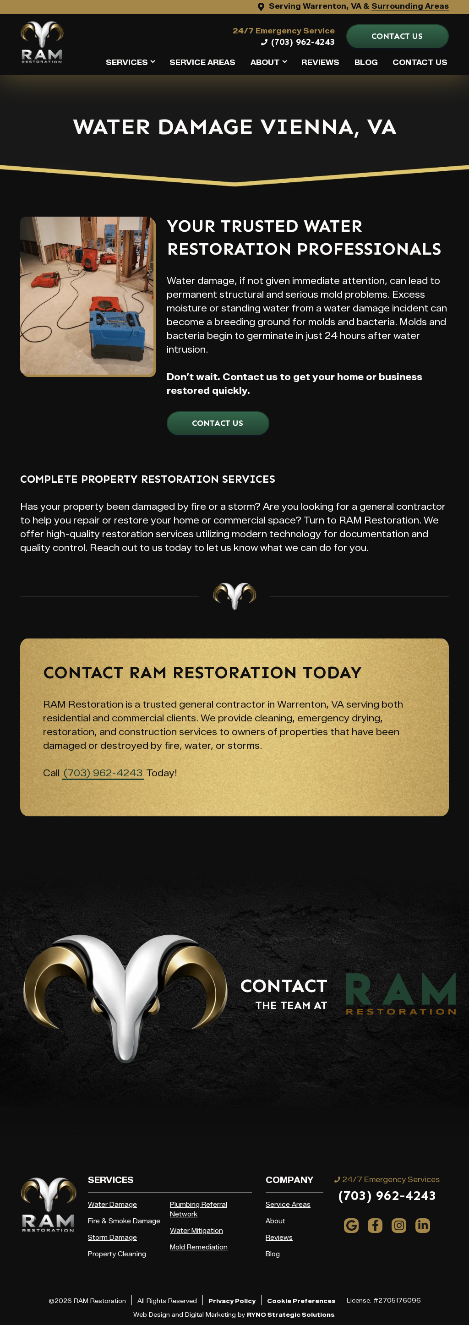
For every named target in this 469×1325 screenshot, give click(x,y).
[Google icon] (351, 1225)
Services (127, 62)
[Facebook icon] (375, 1225)
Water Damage (112, 1205)
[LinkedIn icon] (422, 1225)
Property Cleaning (117, 1254)
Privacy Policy (232, 1300)
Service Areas (202, 62)
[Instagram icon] (399, 1225)
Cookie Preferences (301, 1300)
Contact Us (420, 62)
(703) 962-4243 (303, 41)
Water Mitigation (196, 1231)
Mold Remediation (199, 1247)
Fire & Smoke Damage (124, 1221)
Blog (366, 62)
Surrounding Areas (410, 6)
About (265, 62)
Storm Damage (112, 1238)
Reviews (320, 62)
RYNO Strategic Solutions (290, 1314)
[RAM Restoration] (42, 41)
